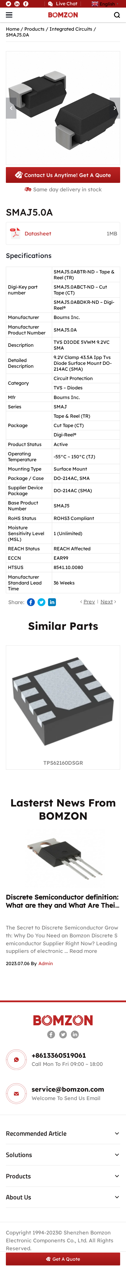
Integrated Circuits (71, 29)
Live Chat (66, 3)
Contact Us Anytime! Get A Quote (67, 175)
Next (107, 601)
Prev (89, 601)
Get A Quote (66, 1259)
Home (12, 29)
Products (34, 29)
